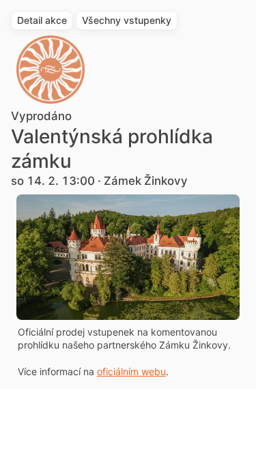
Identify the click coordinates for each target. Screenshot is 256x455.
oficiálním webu (131, 371)
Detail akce (42, 20)
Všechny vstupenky (126, 20)
